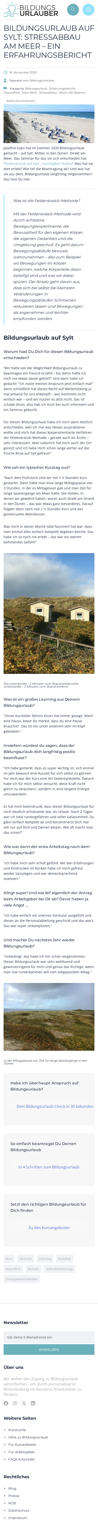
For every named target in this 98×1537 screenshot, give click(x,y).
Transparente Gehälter (22, 1279)
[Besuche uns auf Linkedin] (33, 1403)
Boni (9, 1259)
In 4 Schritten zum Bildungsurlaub (49, 1166)
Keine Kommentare (20, 101)
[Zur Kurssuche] (73, 10)
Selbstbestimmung (59, 1269)
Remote (33, 1269)
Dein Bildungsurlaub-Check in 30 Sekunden (52, 1106)
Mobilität (64, 1259)
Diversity (26, 1259)
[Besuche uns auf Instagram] (15, 1403)
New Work (13, 1269)
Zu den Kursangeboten (49, 1227)
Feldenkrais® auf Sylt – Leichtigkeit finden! (39, 163)
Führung (45, 1259)
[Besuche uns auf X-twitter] (24, 1403)
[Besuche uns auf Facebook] (6, 1403)
